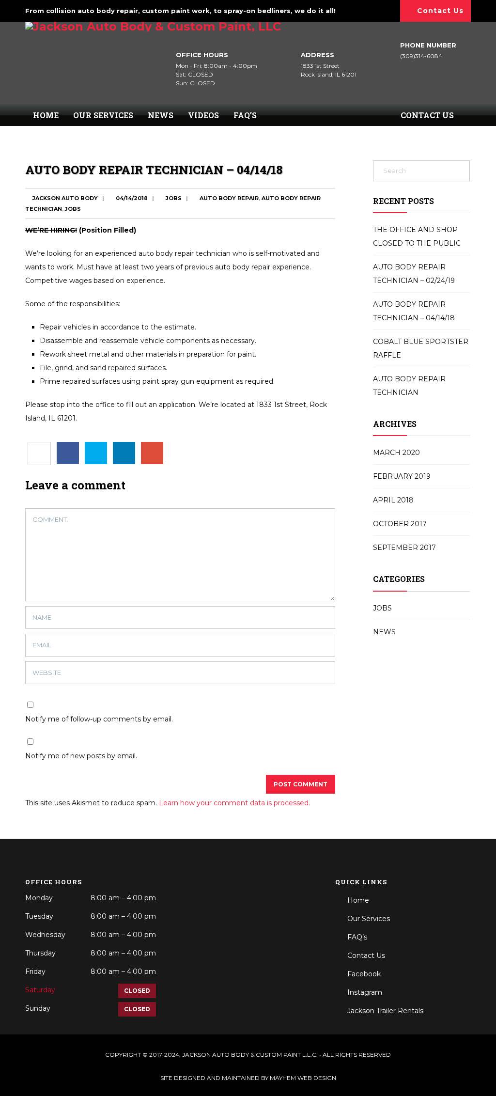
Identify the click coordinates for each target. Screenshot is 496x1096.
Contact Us (440, 10)
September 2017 (404, 547)
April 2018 (393, 500)
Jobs (174, 198)
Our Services (103, 115)
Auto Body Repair (229, 198)
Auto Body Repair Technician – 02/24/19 (414, 274)
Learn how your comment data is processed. (234, 803)
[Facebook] (371, 9)
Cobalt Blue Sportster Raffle (420, 348)
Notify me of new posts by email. (81, 756)
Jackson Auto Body (65, 198)
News (160, 115)
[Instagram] (387, 9)
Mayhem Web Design (303, 1077)
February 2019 (402, 476)
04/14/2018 (132, 198)
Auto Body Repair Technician (409, 386)
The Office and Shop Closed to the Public (417, 236)
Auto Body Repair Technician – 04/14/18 (414, 311)
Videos (203, 115)
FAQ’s (245, 115)
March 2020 (396, 452)
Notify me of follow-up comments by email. (99, 719)
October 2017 (400, 523)
